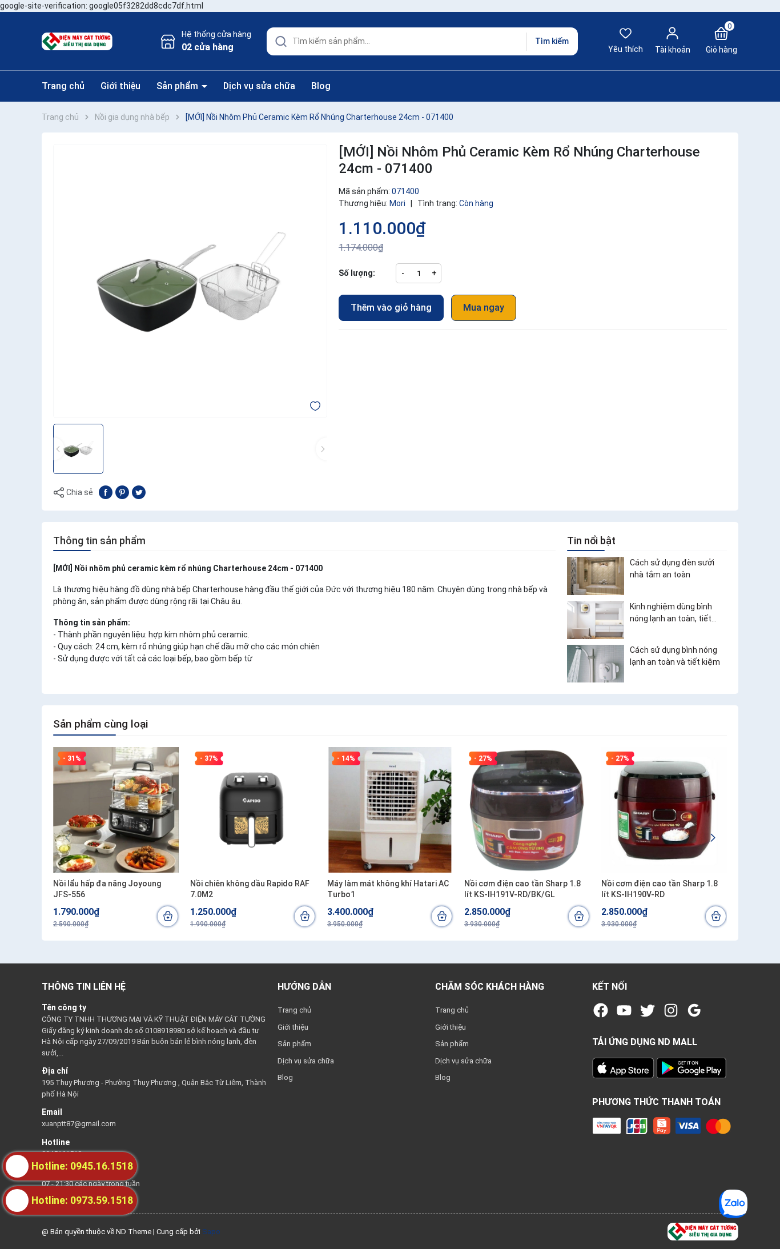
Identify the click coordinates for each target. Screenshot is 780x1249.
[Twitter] (647, 1010)
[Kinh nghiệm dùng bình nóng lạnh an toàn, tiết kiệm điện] (595, 620)
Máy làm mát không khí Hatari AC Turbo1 (388, 889)
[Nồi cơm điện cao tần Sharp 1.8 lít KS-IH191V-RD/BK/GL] (527, 810)
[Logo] (703, 1231)
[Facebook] (600, 1010)
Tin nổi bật (591, 541)
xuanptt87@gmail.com (79, 1123)
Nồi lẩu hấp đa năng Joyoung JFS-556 (107, 889)
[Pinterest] (122, 491)
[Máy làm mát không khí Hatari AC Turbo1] (390, 810)
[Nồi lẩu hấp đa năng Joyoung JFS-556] (116, 810)
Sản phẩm (178, 86)
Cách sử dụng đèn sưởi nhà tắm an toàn (672, 568)
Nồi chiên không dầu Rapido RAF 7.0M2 (249, 889)
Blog (321, 86)
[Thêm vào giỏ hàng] (168, 916)
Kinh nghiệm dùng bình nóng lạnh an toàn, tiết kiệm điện (671, 613)
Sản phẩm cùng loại (100, 723)
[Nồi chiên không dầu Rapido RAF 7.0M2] (253, 810)
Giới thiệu (120, 86)
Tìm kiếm (552, 41)
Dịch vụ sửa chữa (259, 86)
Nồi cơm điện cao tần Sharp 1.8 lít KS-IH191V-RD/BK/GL (522, 889)
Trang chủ (63, 86)
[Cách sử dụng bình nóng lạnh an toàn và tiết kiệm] (595, 664)
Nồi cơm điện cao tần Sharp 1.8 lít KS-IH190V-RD (659, 889)
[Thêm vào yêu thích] (315, 405)
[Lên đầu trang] (761, 1213)
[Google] (694, 1010)
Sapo (211, 1231)
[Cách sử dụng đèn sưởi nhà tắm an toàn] (595, 576)
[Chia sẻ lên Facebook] (105, 491)
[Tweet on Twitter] (139, 491)
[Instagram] (671, 1010)
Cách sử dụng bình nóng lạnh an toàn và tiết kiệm (675, 656)
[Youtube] (624, 1010)
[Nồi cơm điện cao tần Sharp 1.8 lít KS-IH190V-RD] (664, 810)
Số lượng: (357, 273)
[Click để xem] (190, 280)
